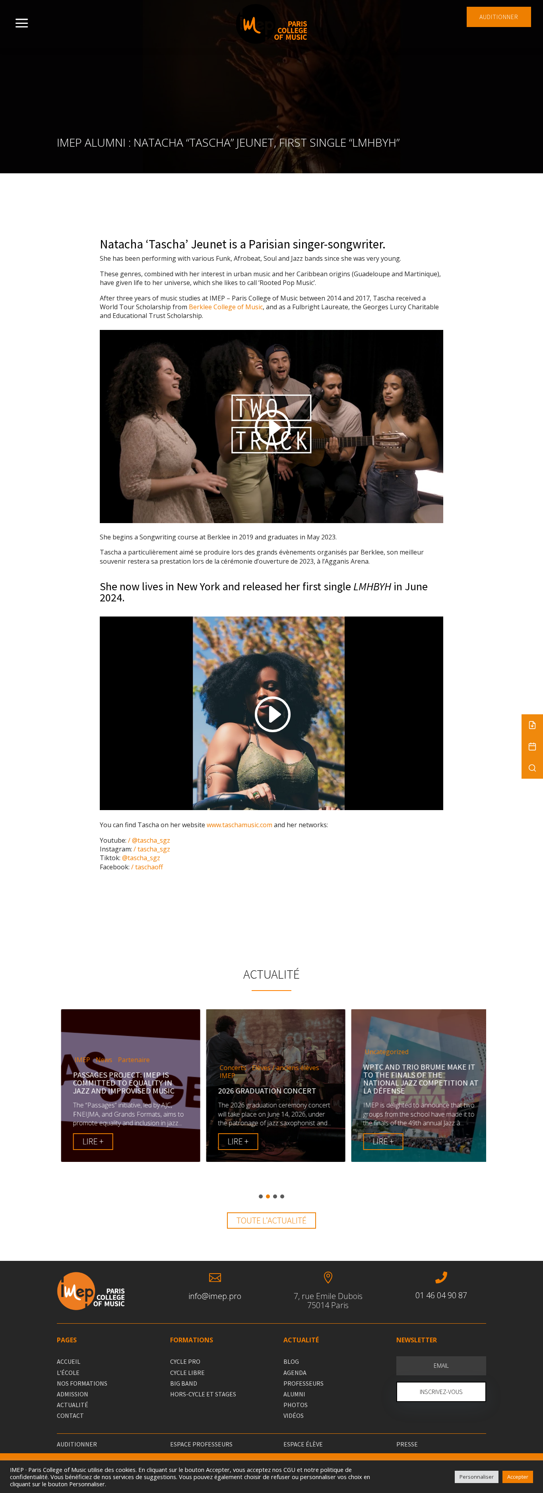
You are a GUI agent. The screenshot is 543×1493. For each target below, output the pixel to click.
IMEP (78, 1060)
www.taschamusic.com (239, 824)
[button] (261, 1196)
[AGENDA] (532, 746)
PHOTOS (295, 1405)
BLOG (291, 1361)
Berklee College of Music (226, 306)
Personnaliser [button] (477, 1476)
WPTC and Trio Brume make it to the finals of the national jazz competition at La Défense (416, 1079)
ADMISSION (72, 1394)
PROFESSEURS (303, 1383)
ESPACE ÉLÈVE (303, 1444)
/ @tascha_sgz (148, 840)
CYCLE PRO (185, 1361)
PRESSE (407, 1444)
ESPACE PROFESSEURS (201, 1444)
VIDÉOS (293, 1415)
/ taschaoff (146, 867)
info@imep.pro (214, 1296)
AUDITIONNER (498, 17)
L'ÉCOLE (68, 1373)
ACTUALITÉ (72, 1405)
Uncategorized (382, 1052)
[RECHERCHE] (532, 768)
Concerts (228, 1068)
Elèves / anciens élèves (281, 1068)
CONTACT (70, 1415)
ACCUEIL (68, 1361)
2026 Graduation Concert (263, 1091)
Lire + (88, 1141)
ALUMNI (294, 1394)
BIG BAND (183, 1383)
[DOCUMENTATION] (532, 725)
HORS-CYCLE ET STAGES (203, 1394)
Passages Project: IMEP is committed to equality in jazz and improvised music (119, 1083)
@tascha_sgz (140, 857)
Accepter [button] (517, 1476)
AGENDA (294, 1373)
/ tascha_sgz (151, 849)
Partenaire (129, 1060)
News (99, 1060)
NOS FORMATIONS (82, 1383)
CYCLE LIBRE (187, 1373)
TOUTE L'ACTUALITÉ (271, 1220)
